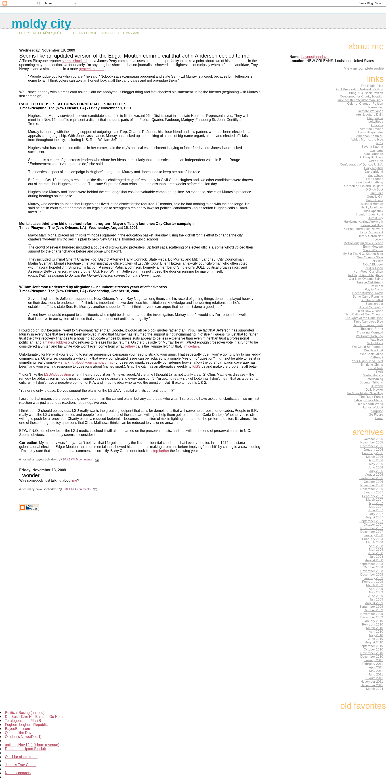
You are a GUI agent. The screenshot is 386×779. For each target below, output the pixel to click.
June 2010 (375, 638)
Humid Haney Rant (369, 214)
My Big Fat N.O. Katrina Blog (362, 253)
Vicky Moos (375, 343)
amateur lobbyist (55, 342)
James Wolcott (372, 407)
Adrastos (377, 125)
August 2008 (374, 560)
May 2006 (376, 464)
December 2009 (371, 617)
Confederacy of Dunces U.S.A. (361, 164)
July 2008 (376, 556)
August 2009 (374, 603)
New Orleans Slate (370, 257)
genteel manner (91, 69)
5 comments (84, 459)
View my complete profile (364, 68)
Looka (378, 239)
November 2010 (371, 653)
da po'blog (375, 175)
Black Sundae (373, 153)
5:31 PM (68, 489)
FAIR (379, 371)
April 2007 (376, 503)
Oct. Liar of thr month (21, 757)
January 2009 (373, 578)
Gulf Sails (376, 193)
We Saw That (373, 350)
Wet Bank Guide (371, 354)
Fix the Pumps (373, 178)
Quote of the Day (18, 733)
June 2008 (375, 553)
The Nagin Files (372, 85)
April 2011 (376, 667)
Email (379, 418)
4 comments (83, 489)
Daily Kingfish (373, 168)
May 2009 (376, 592)
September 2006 (371, 478)
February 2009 (372, 581)
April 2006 (376, 460)
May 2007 (376, 506)
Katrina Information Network (363, 228)
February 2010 (372, 624)
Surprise (377, 411)
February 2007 (372, 496)
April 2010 (376, 631)
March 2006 (374, 456)
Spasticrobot (374, 303)
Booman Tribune (371, 382)
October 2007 (373, 524)
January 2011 (373, 660)
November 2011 (372, 681)
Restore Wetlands (370, 111)
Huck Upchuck (373, 211)
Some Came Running (368, 296)
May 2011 (376, 671)
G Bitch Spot (374, 189)
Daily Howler (374, 389)
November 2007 (371, 528)
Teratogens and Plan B (23, 721)
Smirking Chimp (372, 364)
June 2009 (375, 596)
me (74, 480)
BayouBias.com (17, 729)
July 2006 (376, 471)
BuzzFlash (375, 368)
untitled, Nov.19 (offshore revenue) (32, 745)
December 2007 (371, 531)
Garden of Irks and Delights (363, 186)
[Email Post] (96, 459)
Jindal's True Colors (20, 765)
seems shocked (74, 61)
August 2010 (374, 642)
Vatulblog (376, 339)
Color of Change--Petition (365, 103)
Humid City (375, 218)
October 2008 (373, 567)
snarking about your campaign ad (87, 362)
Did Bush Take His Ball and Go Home (35, 717)
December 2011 (372, 685)
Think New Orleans (369, 311)
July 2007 (376, 514)
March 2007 (374, 499)
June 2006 (375, 467)
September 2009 (371, 606)
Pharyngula (375, 118)
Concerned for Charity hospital (361, 96)
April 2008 (376, 546)
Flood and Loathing (369, 182)
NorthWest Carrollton (368, 271)
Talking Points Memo (368, 400)
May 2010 (376, 635)
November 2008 (371, 571)
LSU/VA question (57, 374)
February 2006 (372, 453)
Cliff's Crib (376, 161)
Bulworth (377, 386)
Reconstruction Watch (367, 293)
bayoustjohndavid (315, 57)
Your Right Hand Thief (367, 361)
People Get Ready (370, 282)
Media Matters (373, 375)
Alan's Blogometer (370, 132)
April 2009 (376, 588)
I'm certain (191, 346)
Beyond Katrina (372, 146)
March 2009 (374, 585)
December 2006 (371, 489)
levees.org (375, 107)
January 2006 (373, 449)
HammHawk (374, 200)
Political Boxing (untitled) (24, 713)
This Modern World (369, 404)
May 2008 (376, 549)
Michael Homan (372, 203)
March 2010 (374, 628)
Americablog (374, 379)
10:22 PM (69, 459)
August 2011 (374, 678)
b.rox (379, 143)
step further (160, 451)
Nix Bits (378, 261)
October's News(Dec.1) (23, 737)
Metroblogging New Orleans (363, 243)
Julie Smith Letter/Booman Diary (360, 100)
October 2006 (373, 481)
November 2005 (371, 442)
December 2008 (371, 574)
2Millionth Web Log (369, 336)
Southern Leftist (372, 300)
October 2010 (373, 649)
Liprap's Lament (371, 232)
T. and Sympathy (371, 307)
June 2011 (375, 674)
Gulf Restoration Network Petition (359, 89)
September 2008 (371, 564)
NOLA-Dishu (374, 268)
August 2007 (374, 517)
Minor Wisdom (373, 250)
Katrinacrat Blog (372, 225)
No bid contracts (18, 773)
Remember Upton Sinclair (25, 749)
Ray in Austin (374, 289)
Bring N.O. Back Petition (366, 93)
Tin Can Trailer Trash (368, 325)
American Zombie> (369, 136)
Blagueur (376, 150)
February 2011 (372, 663)
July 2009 (376, 599)
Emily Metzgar (373, 246)
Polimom (377, 286)
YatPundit (376, 357)
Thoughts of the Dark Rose (364, 318)
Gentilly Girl (375, 196)
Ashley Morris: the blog (367, 139)
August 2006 (374, 474)
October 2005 (373, 439)
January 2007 (373, 492)
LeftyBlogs (375, 121)
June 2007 (375, 510)
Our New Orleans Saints (366, 278)
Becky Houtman (372, 207)
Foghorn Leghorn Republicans (29, 725)
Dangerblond (374, 171)
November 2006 (371, 485)
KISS (196, 366)
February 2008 (372, 539)
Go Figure (376, 414)
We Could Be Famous (367, 346)
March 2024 (374, 688)
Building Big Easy (371, 157)
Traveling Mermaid (370, 332)
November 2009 (371, 613)
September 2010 (371, 646)
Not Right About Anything (365, 275)
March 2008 (374, 542)
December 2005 (371, 446)
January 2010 (373, 621)
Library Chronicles (370, 236)
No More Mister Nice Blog (365, 393)
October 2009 (373, 610)
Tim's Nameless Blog (368, 321)
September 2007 (371, 521)
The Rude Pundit (371, 396)
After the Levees (371, 129)
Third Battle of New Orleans (363, 314)
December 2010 (371, 656)
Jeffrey (129, 346)
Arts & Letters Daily (369, 114)
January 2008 (373, 535)
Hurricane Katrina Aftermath (363, 221)
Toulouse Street (372, 329)
